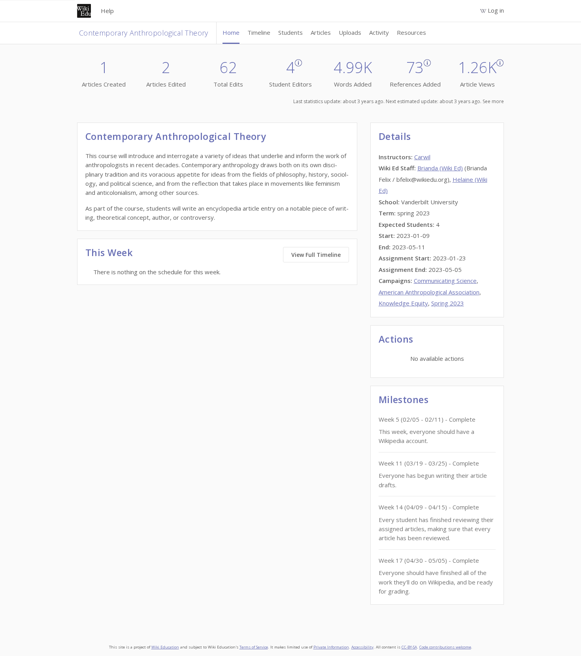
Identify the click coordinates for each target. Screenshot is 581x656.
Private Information (331, 647)
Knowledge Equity (403, 303)
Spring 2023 (447, 303)
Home (231, 32)
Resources (411, 32)
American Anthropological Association (429, 292)
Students (290, 32)
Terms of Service (254, 647)
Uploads (350, 32)
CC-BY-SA (409, 647)
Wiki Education (165, 647)
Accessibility (362, 647)
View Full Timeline (316, 254)
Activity (379, 32)
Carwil (422, 157)
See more (493, 101)
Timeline (258, 32)
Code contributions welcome (445, 647)
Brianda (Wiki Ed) (440, 168)
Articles (321, 32)
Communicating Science (445, 281)
